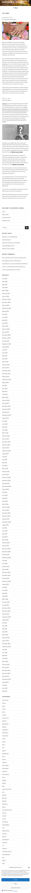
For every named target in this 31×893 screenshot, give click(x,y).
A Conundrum (6, 100)
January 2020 (5, 510)
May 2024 (4, 355)
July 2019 (4, 528)
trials (3, 863)
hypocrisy (4, 771)
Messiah (4, 801)
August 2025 (5, 311)
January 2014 (5, 667)
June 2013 (4, 688)
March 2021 (5, 468)
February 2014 (6, 664)
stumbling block (6, 854)
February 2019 (6, 542)
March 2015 (5, 634)
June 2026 (4, 281)
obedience (5, 804)
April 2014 (4, 658)
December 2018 (6, 548)
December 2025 (6, 299)
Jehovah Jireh (5, 774)
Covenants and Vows (9, 19)
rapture (4, 819)
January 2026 (5, 296)
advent (4, 703)
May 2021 (4, 462)
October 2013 (5, 676)
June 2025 (4, 317)
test (3, 857)
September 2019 (6, 522)
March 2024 (5, 361)
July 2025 (4, 314)
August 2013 (5, 682)
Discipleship (5, 724)
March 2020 (5, 504)
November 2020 (6, 480)
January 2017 (5, 569)
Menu (16, 7)
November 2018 (6, 551)
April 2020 (5, 501)
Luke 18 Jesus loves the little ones (16, 266)
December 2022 (6, 406)
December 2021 (6, 442)
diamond (4, 721)
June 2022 (4, 424)
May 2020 (4, 498)
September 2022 (6, 415)
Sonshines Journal (6, 851)
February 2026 (6, 293)
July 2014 (4, 649)
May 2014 (4, 655)
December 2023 (6, 370)
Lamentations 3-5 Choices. (13, 269)
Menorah (4, 798)
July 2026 (4, 278)
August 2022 (5, 418)
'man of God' (5, 700)
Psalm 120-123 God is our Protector (11, 242)
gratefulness (5, 753)
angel (3, 706)
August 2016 (5, 584)
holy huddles (5, 765)
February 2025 (6, 329)
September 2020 (6, 486)
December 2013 (6, 670)
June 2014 (4, 652)
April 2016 (4, 596)
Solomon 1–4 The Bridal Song (9, 237)
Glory (3, 744)
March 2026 (5, 290)
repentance (5, 822)
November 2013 (6, 673)
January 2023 (5, 403)
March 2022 (5, 433)
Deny (15, 883)
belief (3, 712)
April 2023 (5, 394)
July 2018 (4, 560)
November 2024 (6, 338)
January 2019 (5, 545)
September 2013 (6, 679)
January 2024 (5, 367)
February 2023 (6, 400)
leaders (4, 783)
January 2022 (5, 439)
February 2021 (5, 471)
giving (3, 741)
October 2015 (5, 614)
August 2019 (5, 525)
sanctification (5, 839)
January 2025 (5, 332)
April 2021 (4, 465)
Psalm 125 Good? (6, 240)
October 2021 (5, 447)
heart (3, 756)
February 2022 (6, 436)
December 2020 (6, 477)
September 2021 (6, 450)
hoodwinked (5, 768)
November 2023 (6, 373)
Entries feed (5, 214)
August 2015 (5, 620)
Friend (3, 738)
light (3, 786)
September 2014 (6, 646)
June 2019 (4, 531)
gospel (4, 750)
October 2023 (5, 376)
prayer (3, 807)
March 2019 (5, 539)
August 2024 (5, 347)
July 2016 (4, 587)
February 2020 (6, 507)
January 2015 (5, 640)
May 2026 (4, 284)
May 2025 (4, 320)
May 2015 (4, 628)
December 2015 (6, 608)
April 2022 (4, 430)
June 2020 (4, 495)
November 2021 (6, 445)
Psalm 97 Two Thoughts (8, 248)
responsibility (5, 825)
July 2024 (4, 350)
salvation (4, 833)
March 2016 (5, 599)
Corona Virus (5, 718)
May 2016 (4, 593)
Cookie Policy (15, 891)
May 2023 (4, 391)
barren (4, 709)
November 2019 (6, 516)
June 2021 (4, 459)
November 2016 (6, 575)
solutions (4, 848)
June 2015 (4, 626)
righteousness (6, 830)
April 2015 (4, 631)
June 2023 (4, 388)
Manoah (4, 795)
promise (4, 813)
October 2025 (5, 305)
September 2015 (6, 617)
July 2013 (4, 685)
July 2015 (4, 623)
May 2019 (4, 534)
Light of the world (6, 789)
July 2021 (4, 456)
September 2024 (6, 344)
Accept (15, 879)
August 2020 (5, 489)
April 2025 (5, 323)
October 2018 (5, 554)
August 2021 (5, 453)
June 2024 (4, 352)
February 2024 (6, 364)
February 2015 (6, 637)
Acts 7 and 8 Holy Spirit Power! (20, 263)
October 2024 (5, 341)
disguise (4, 727)
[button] (29, 867)
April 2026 (5, 287)
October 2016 (5, 578)
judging (4, 780)
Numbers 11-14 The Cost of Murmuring (16, 257)
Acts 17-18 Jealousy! (16, 260)
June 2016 (4, 590)
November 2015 (6, 611)
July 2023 (4, 385)
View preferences (15, 887)
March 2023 (5, 397)
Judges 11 (4, 103)
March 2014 (5, 661)
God (3, 747)
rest (3, 827)
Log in (3, 211)
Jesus (3, 777)
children (4, 715)
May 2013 (4, 691)
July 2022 (4, 421)
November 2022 (6, 409)
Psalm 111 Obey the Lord (8, 245)
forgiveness (5, 735)
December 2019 (6, 513)
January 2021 (5, 474)
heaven (4, 759)
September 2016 (6, 581)
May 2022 (4, 427)
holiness (4, 762)
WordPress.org (6, 220)
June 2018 (4, 563)
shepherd (4, 842)
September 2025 (6, 308)
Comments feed (6, 217)
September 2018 (6, 557)
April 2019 (4, 537)
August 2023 (5, 382)
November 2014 (6, 643)
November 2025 (6, 302)
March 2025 (5, 326)
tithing (4, 860)
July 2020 (4, 492)
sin (3, 845)
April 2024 (5, 358)
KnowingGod (5, 260)
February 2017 (5, 566)
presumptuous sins (7, 810)
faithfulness (5, 732)
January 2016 (5, 605)
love (3, 792)
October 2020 (5, 483)
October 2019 (5, 519)
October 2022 (5, 412)
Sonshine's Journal (13, 2)
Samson (4, 836)
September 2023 (6, 379)
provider (4, 816)
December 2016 (6, 572)
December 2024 (6, 335)
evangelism (5, 730)
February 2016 (6, 602)
